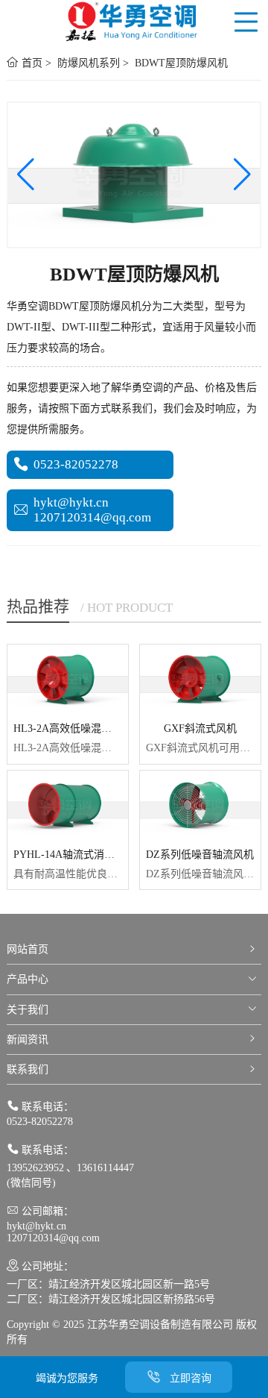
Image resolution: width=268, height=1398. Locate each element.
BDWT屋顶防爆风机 (180, 63)
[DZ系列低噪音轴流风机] (200, 805)
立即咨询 (190, 1378)
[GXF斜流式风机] (200, 678)
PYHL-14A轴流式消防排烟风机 (84, 854)
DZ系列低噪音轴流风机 (200, 854)
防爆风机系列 (87, 63)
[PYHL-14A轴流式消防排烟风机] (67, 805)
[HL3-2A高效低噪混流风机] (67, 678)
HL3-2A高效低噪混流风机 (73, 728)
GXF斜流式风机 (200, 728)
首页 (30, 63)
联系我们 (27, 1069)
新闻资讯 (27, 1039)
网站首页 (27, 949)
